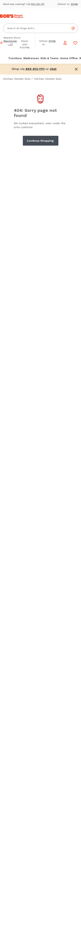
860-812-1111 (37, 4)
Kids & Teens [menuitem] (49, 58)
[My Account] (65, 43)
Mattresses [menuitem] (31, 58)
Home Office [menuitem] (69, 58)
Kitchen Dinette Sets (16, 78)
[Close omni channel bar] (76, 69)
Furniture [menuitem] (15, 58)
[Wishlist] (75, 43)
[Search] (73, 28)
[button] (53, 69)
